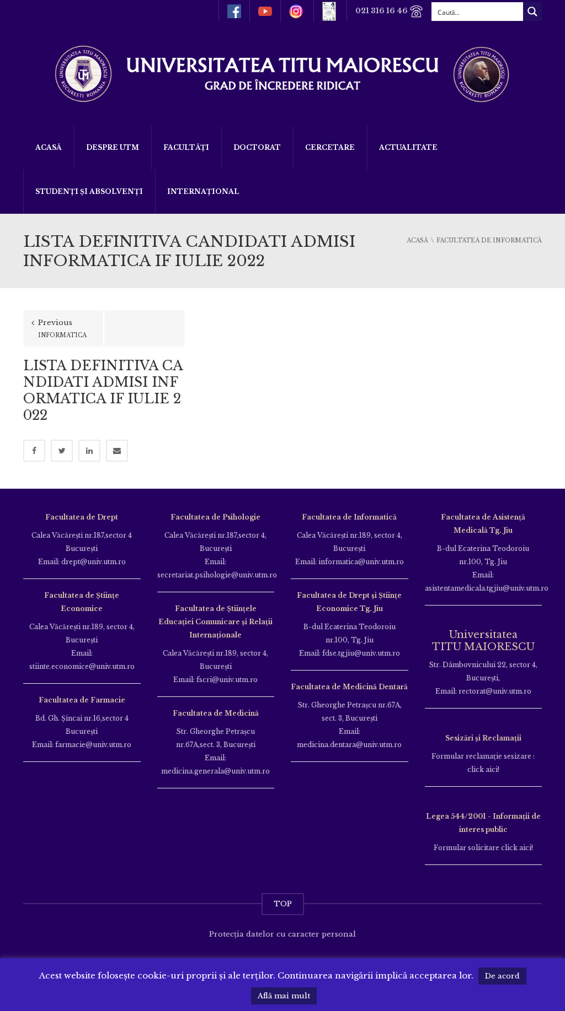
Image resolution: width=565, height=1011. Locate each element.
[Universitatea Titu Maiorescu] (282, 73)
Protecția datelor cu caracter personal (282, 934)
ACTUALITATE (408, 147)
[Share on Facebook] (34, 451)
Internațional (203, 191)
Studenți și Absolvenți (89, 191)
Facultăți (186, 147)
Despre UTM (112, 147)
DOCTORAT (257, 147)
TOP (283, 904)
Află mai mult (284, 996)
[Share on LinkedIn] (89, 451)
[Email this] (117, 451)
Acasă (48, 147)
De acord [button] (502, 976)
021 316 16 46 (382, 10)
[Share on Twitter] (62, 451)
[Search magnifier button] (532, 11)
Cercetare (330, 147)
